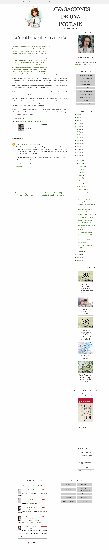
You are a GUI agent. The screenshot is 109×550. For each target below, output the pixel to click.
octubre (81, 163)
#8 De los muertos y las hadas (85, 471)
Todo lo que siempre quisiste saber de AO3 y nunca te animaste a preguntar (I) (85, 335)
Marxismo (68, 497)
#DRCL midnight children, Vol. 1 (31, 518)
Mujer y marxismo (85, 81)
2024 (78, 120)
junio (80, 175)
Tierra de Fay (86, 459)
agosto (81, 169)
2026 (78, 114)
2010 (78, 257)
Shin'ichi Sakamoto (34, 520)
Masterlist (84, 497)
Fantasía (68, 489)
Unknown (32, 491)
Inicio (14, 2)
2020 (78, 132)
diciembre (82, 158)
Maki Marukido (31, 528)
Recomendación (68, 501)
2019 (78, 135)
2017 (78, 141)
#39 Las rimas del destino (85, 455)
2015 (78, 146)
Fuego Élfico (85, 468)
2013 (78, 152)
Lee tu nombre (29, 121)
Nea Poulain (64, 548)
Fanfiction (31, 499)
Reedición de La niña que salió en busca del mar (85, 463)
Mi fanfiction (85, 101)
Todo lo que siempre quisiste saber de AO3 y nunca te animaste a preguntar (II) (85, 288)
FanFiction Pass (31, 507)
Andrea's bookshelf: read (32, 485)
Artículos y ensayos (86, 78)
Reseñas (28, 2)
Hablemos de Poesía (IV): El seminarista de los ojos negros (53, 194)
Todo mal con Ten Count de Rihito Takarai (85, 311)
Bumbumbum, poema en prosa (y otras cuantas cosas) (26, 194)
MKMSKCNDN (22, 144)
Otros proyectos (39, 2)
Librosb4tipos (78, 64)
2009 (78, 260)
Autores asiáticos (85, 88)
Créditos (51, 2)
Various (32, 509)
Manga (84, 494)
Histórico (22, 121)
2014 (78, 149)
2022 (78, 126)
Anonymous (32, 501)
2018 (78, 138)
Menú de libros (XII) (84, 192)
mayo (80, 178)
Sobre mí (21, 2)
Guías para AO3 (86, 104)
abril (80, 181)
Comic (68, 485)
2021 (78, 129)
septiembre (82, 166)
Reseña (37, 121)
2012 (78, 155)
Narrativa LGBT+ (86, 85)
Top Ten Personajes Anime (86, 217)
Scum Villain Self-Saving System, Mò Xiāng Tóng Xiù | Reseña (85, 378)
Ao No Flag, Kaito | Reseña (85, 357)
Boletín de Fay (86, 452)
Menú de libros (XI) (84, 240)
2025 (78, 117)
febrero (81, 187)
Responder (19, 166)
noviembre (82, 160)
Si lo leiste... (44, 121)
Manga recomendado (85, 91)
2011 (78, 255)
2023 (78, 123)
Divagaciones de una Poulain (50, 548)
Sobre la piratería (85, 97)
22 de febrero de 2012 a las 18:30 (38, 144)
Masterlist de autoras (85, 75)
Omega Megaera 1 (31, 527)
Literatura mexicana (68, 494)
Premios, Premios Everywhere (87, 214)
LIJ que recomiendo (86, 94)
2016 (78, 143)
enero (80, 251)
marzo (80, 184)
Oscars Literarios (83, 189)
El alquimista (82, 242)
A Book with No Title (31, 490)
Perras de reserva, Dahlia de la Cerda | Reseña (86, 395)
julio (80, 172)
